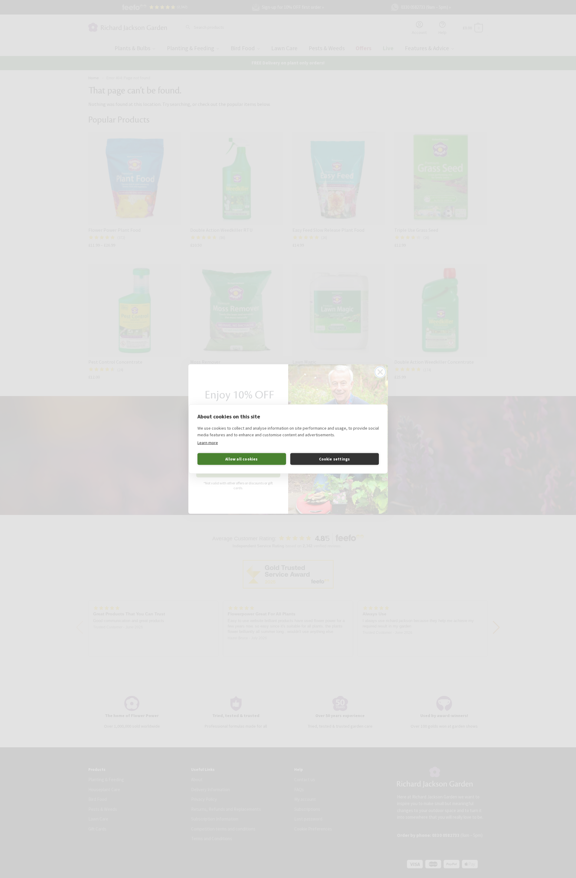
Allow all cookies (241, 458)
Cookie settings (334, 458)
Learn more (207, 442)
